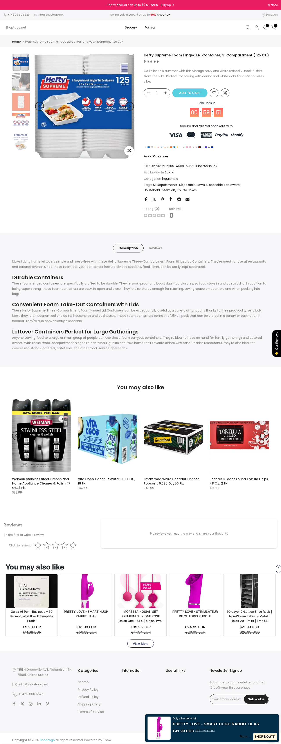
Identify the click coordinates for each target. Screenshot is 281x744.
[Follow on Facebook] (14, 703)
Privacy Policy (88, 689)
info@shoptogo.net (50, 14)
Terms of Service (91, 712)
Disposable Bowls (192, 185)
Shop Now (164, 14)
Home (16, 41)
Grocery (131, 27)
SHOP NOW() (265, 736)
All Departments (165, 185)
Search (83, 682)
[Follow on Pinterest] (47, 703)
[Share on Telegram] (179, 199)
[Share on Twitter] (154, 199)
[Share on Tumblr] (171, 199)
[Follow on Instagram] (31, 703)
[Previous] (39, 106)
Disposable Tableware (223, 185)
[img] (154, 216)
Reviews (155, 248)
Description (128, 248)
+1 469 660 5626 (18, 14)
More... (245, 736)
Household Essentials (159, 190)
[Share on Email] (187, 199)
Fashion (150, 27)
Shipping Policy (89, 704)
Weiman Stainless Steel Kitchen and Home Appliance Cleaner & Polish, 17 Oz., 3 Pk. (41, 483)
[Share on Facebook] (146, 199)
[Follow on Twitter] (22, 703)
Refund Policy (88, 697)
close (9, 5)
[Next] (129, 106)
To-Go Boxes (187, 190)
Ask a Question (156, 156)
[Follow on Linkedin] (39, 703)
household (170, 179)
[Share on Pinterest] (162, 199)
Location (272, 14)
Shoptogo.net (15, 27)
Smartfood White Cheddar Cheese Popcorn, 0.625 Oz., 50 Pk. (171, 481)
